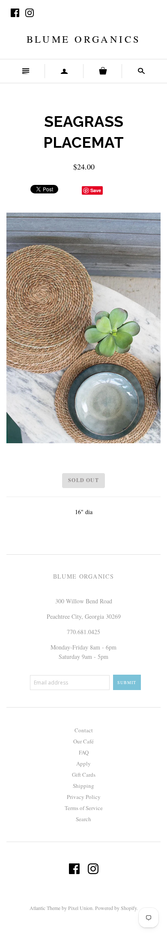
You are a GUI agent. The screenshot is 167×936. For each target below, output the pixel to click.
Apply (83, 763)
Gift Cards (83, 774)
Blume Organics (83, 38)
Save (95, 190)
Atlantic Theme (45, 907)
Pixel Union (80, 907)
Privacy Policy (84, 797)
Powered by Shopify (116, 907)
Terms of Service (84, 808)
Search (83, 819)
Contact (84, 730)
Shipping (83, 786)
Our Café (83, 741)
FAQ (84, 752)
